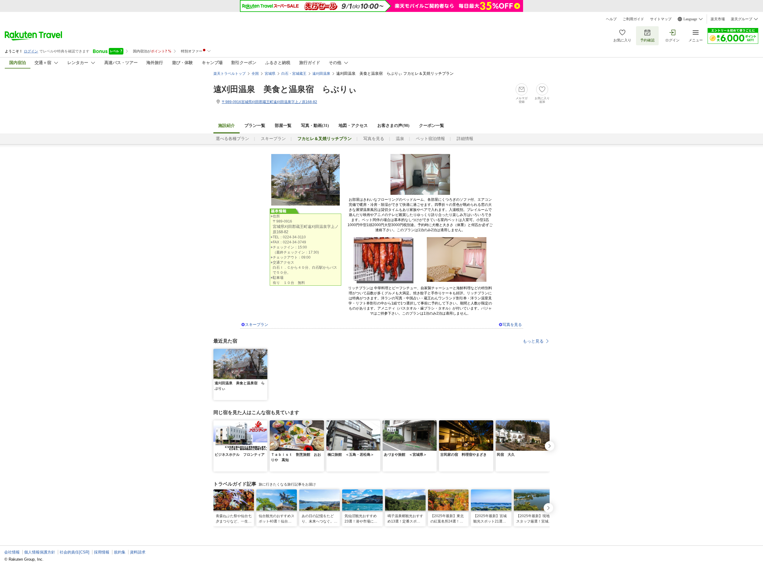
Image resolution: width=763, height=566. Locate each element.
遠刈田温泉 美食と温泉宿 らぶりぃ (285, 89)
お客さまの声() (393, 125)
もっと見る (533, 341)
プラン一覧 (254, 125)
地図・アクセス (353, 125)
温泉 (400, 138)
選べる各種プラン (232, 138)
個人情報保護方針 (39, 552)
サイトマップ (660, 19)
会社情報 (12, 552)
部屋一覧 (283, 125)
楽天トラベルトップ (229, 73)
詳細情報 (465, 138)
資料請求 (137, 552)
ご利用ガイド (633, 19)
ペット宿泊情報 (430, 138)
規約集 (119, 552)
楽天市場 (718, 19)
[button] (263, 352)
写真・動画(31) (315, 125)
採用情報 (101, 552)
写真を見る (373, 138)
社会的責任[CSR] (74, 552)
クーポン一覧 (431, 125)
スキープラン (273, 138)
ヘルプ (611, 19)
